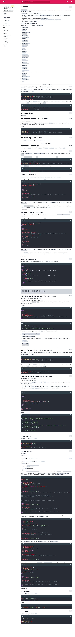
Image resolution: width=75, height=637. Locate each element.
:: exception (6, 18)
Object (4, 14)
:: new (4, 21)
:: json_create (6, 20)
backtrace (29, 385)
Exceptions (28, 11)
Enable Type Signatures (8, 10)
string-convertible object (28, 101)
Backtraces (24, 209)
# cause (5, 33)
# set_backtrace (6, 42)
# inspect (5, 39)
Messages (56, 347)
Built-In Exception (25, 23)
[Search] (22, 2)
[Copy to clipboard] (70, 93)
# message (5, 41)
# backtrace (5, 30)
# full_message (6, 38)
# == (4, 27)
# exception (5, 36)
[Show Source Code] (71, 86)
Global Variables (54, 261)
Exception (24, 7)
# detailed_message (7, 35)
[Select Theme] (71, 1)
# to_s (4, 45)
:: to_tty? (5, 23)
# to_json (5, 44)
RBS (10, 8)
